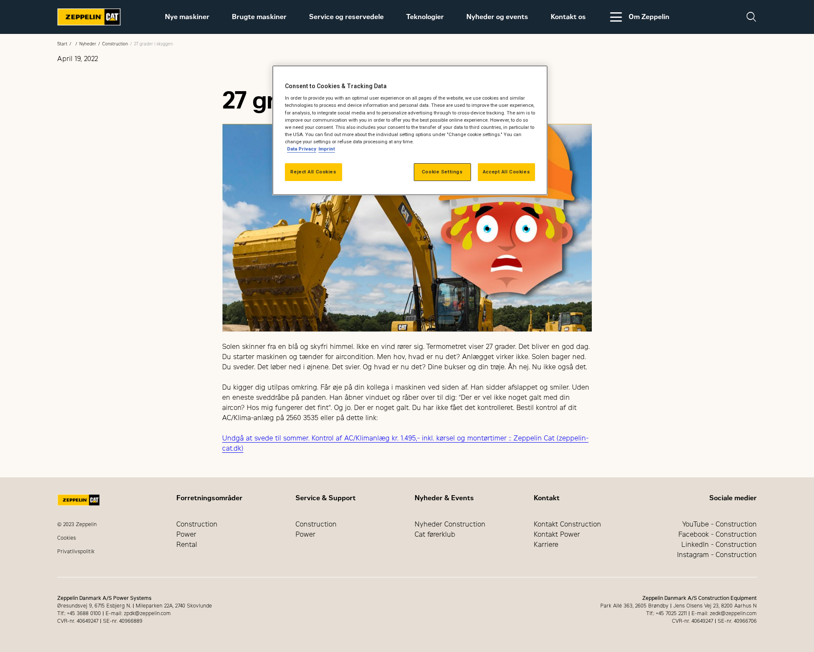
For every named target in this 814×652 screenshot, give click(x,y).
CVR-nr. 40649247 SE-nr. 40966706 (714, 621)
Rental (186, 545)
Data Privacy (301, 149)
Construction (115, 44)
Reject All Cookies (313, 172)
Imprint (326, 149)
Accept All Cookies (506, 172)
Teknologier (425, 17)
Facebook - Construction (717, 534)
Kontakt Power (557, 534)
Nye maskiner (187, 17)
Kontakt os (568, 17)
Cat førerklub (435, 534)
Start (62, 44)
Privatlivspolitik (76, 551)
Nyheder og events (497, 17)
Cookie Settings (442, 172)
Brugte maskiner (259, 17)
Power (186, 534)
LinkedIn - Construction (719, 545)
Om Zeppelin (649, 17)
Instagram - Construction (717, 555)
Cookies (66, 538)
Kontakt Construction (567, 524)
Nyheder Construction (450, 524)
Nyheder (87, 44)
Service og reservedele (346, 17)
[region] (410, 130)
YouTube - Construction (719, 524)
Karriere (546, 545)
